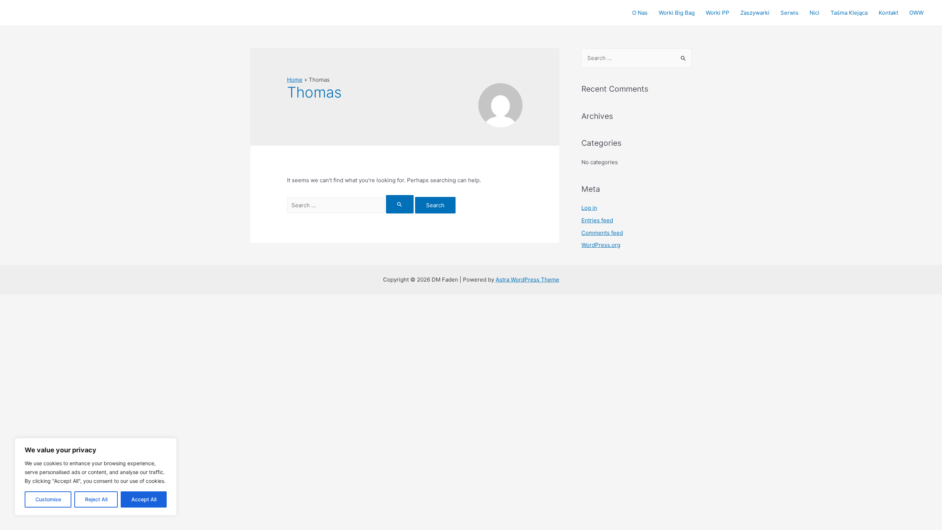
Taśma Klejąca (849, 12)
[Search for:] (351, 205)
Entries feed (597, 220)
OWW (916, 12)
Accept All (143, 499)
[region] (96, 476)
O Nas (640, 12)
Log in (589, 207)
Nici (814, 12)
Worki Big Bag (677, 12)
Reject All (96, 499)
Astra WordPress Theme (527, 279)
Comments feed (602, 232)
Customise (48, 499)
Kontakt (888, 12)
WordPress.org (600, 244)
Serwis (789, 12)
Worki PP (717, 12)
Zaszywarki (754, 12)
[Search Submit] (400, 204)
